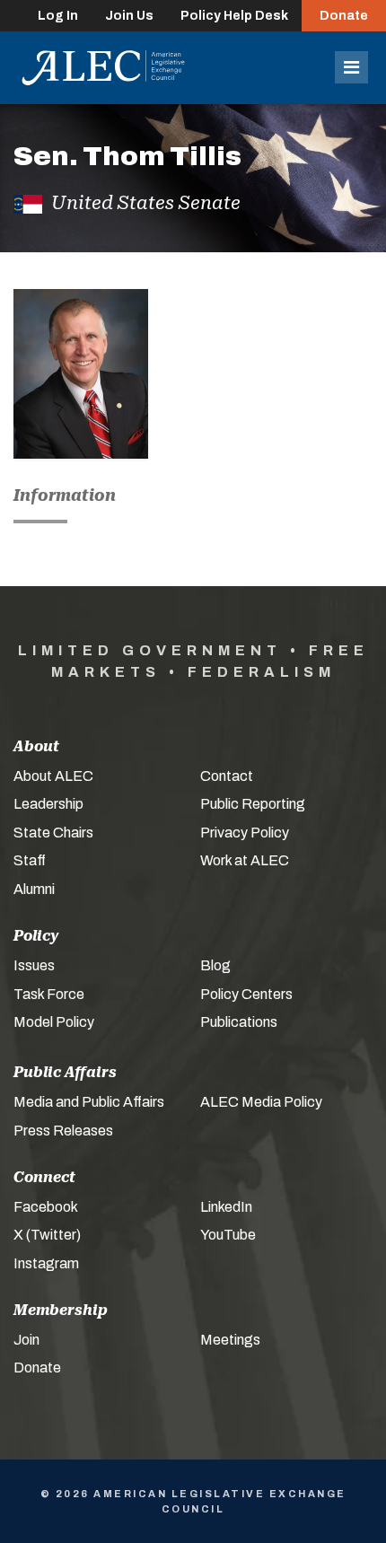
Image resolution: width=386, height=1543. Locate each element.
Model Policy (53, 1022)
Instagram (46, 1263)
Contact (226, 776)
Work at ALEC (244, 860)
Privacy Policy (244, 832)
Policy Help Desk (234, 15)
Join (26, 1339)
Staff (29, 860)
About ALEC (53, 776)
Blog (215, 965)
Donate (344, 15)
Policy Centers (246, 994)
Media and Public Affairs (88, 1101)
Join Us (129, 15)
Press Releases (63, 1130)
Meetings (230, 1339)
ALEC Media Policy (261, 1101)
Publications (238, 1022)
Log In (58, 15)
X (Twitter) (47, 1234)
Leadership (48, 803)
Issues (34, 965)
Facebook (45, 1206)
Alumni (34, 889)
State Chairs (53, 832)
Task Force (48, 994)
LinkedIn (226, 1206)
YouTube (228, 1234)
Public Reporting (252, 803)
